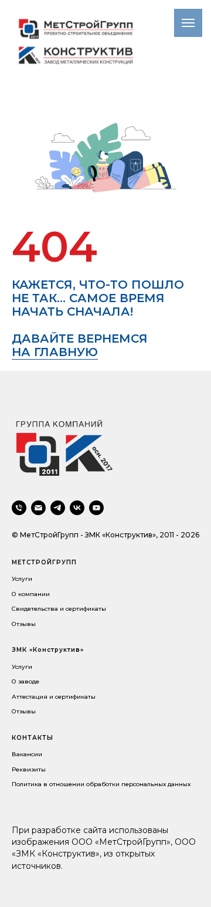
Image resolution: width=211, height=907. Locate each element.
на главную (55, 352)
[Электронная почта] (38, 507)
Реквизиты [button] (29, 769)
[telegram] (57, 507)
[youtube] (96, 507)
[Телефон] (19, 507)
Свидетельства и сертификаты (59, 608)
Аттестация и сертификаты (54, 696)
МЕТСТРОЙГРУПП (44, 562)
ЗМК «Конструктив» (48, 650)
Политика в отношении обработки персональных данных (101, 784)
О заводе (25, 681)
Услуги (22, 579)
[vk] (77, 507)
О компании (31, 594)
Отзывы (24, 624)
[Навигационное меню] (188, 23)
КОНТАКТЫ (32, 738)
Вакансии (27, 754)
